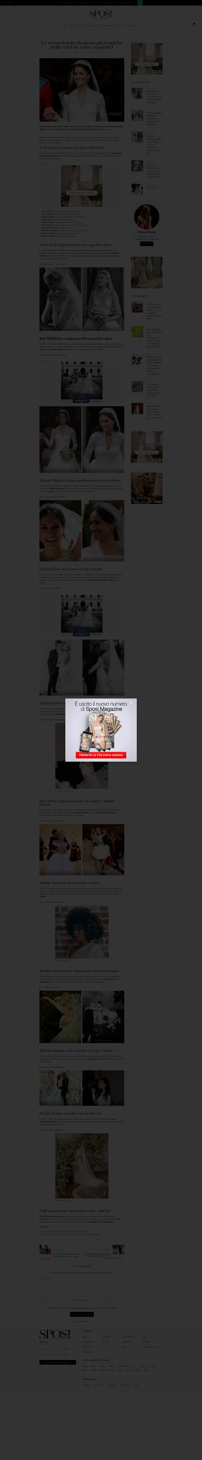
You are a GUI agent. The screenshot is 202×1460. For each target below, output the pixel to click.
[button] (131, 702)
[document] (101, 730)
